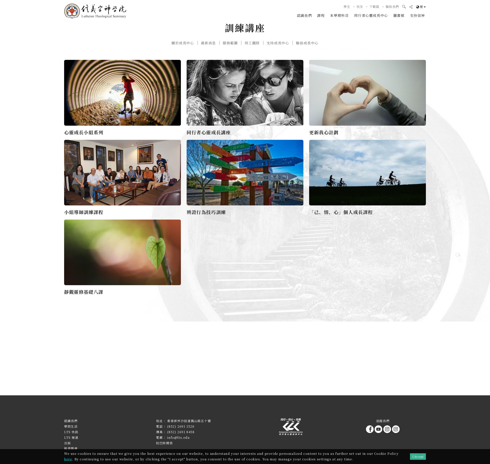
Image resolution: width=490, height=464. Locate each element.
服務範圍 (230, 42)
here (68, 459)
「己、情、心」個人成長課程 (341, 212)
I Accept (417, 456)
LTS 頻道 (71, 437)
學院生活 (71, 426)
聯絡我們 (392, 6)
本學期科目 (339, 15)
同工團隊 (252, 42)
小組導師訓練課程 (83, 212)
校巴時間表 (164, 443)
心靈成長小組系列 (83, 132)
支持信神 (417, 15)
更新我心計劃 (324, 132)
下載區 (374, 6)
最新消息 (208, 42)
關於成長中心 (183, 42)
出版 (67, 443)
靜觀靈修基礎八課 (83, 291)
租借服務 (71, 448)
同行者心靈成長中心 (371, 15)
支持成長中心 (278, 42)
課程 (321, 15)
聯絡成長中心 (307, 42)
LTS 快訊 (71, 432)
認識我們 (304, 15)
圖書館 (399, 15)
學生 (347, 6)
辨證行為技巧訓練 (206, 212)
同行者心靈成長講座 (209, 132)
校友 (360, 6)
